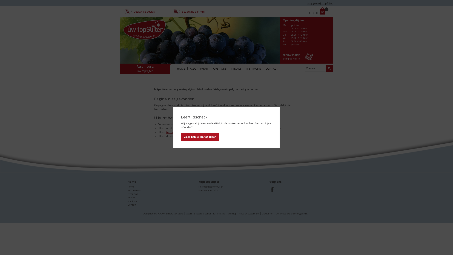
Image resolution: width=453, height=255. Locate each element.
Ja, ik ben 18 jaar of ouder (200, 136)
